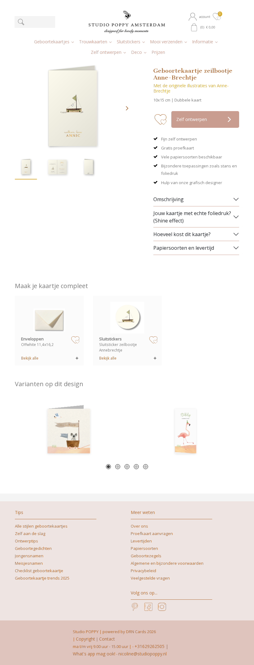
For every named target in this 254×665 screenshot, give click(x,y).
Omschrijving (168, 199)
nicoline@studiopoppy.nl (142, 654)
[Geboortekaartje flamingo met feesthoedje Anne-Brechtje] (185, 431)
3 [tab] (127, 467)
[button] (200, 16)
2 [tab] (118, 467)
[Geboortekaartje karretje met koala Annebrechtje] (68, 431)
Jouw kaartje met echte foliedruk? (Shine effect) (192, 217)
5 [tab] (145, 467)
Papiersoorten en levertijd (183, 247)
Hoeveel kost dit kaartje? (182, 234)
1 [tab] (108, 467)
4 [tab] (136, 467)
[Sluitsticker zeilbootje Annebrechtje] (127, 318)
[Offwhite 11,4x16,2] (49, 318)
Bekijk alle (29, 358)
